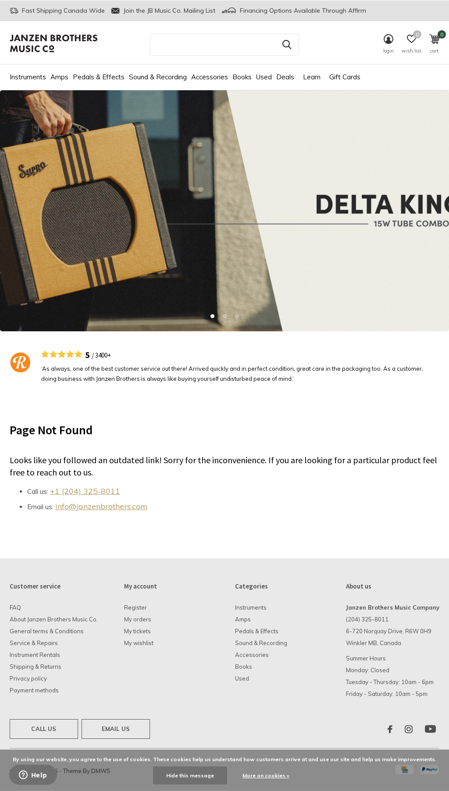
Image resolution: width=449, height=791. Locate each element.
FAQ (15, 607)
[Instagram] (409, 729)
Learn (312, 77)
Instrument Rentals (35, 654)
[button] (212, 316)
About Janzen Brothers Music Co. (54, 619)
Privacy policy (28, 678)
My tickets (137, 631)
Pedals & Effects (99, 77)
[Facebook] (390, 729)
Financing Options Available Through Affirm (302, 10)
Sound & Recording (158, 77)
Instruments (28, 77)
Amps (59, 77)
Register (135, 607)
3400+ (103, 355)
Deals (285, 77)
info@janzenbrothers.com (101, 506)
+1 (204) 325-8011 (85, 491)
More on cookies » (265, 775)
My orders (137, 619)
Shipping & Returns (35, 666)
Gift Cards (344, 77)
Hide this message (190, 775)
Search (286, 45)
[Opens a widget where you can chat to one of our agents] (33, 776)
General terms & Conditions (47, 631)
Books (242, 77)
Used (264, 77)
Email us (116, 728)
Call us (43, 728)
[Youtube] (430, 729)
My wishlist (138, 642)
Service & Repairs (34, 642)
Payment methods (34, 690)
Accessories (209, 77)
